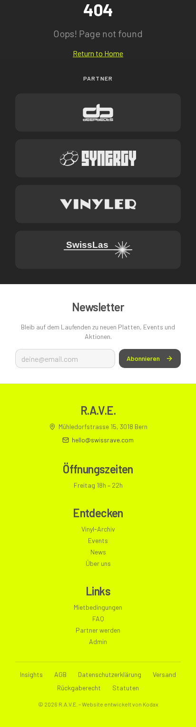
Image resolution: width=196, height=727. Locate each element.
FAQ (98, 618)
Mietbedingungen (98, 607)
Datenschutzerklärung (109, 674)
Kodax (150, 704)
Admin (98, 641)
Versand (164, 674)
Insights (31, 674)
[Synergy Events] (98, 158)
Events (98, 540)
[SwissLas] (98, 250)
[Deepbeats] (98, 112)
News (98, 552)
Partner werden (98, 630)
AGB (60, 674)
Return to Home (98, 53)
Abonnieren (143, 358)
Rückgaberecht (79, 688)
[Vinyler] (98, 204)
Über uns (98, 563)
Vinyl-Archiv (98, 529)
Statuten (125, 688)
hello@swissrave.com (103, 440)
